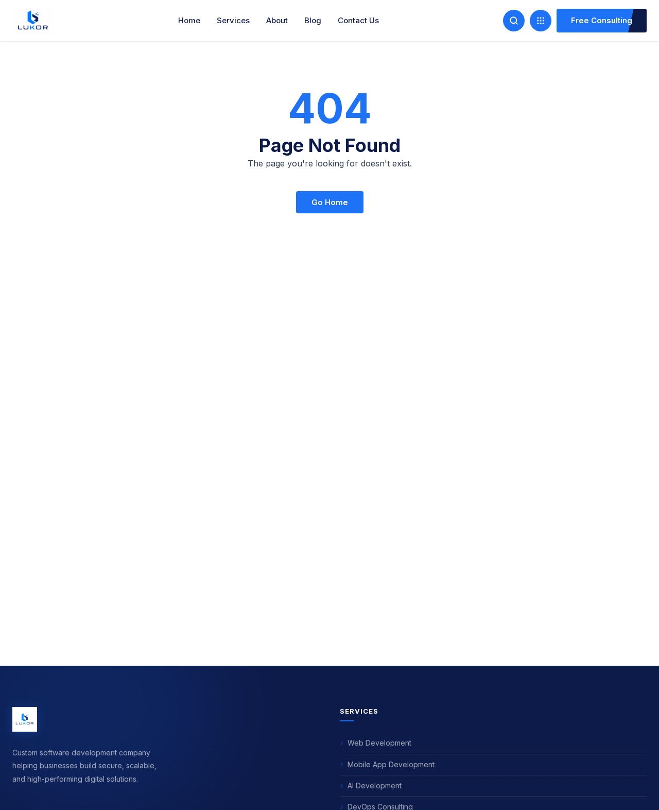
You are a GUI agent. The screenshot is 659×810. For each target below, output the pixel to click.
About (277, 20)
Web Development (379, 742)
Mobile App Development (391, 764)
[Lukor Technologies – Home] (24, 719)
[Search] (514, 20)
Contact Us (358, 20)
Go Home (329, 202)
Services (233, 20)
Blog (312, 20)
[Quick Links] (540, 20)
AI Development (375, 785)
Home (189, 20)
